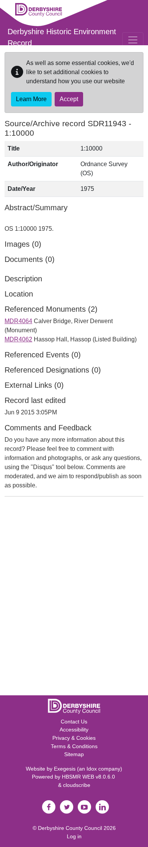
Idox (92, 769)
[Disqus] (74, 598)
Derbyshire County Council (70, 828)
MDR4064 (18, 321)
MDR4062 (18, 339)
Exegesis (65, 769)
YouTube (84, 807)
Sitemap (74, 754)
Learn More (31, 99)
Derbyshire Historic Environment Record (62, 37)
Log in (74, 836)
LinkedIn (102, 807)
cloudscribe (76, 785)
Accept (69, 99)
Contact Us (74, 722)
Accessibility (74, 729)
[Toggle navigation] (132, 40)
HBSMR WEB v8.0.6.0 (89, 777)
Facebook (48, 807)
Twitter (66, 807)
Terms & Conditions (74, 746)
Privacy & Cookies (74, 738)
